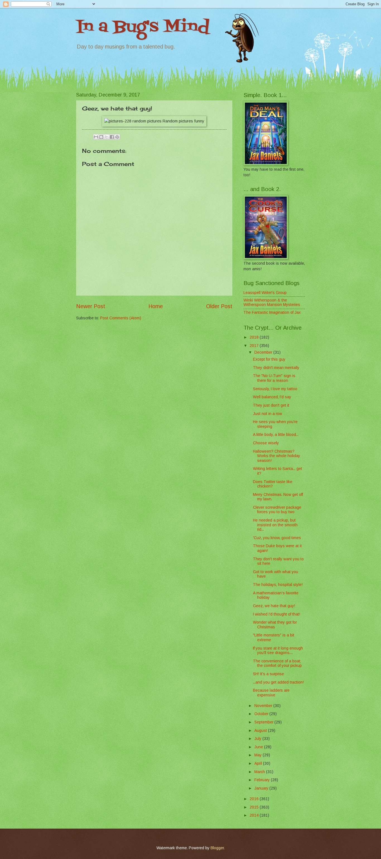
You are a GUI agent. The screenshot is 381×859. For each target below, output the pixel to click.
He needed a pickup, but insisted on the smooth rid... (275, 525)
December (263, 352)
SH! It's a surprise (268, 674)
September (264, 722)
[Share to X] (106, 137)
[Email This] (96, 137)
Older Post (219, 306)
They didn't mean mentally (276, 368)
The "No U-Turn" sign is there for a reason (274, 378)
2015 (255, 807)
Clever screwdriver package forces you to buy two (277, 509)
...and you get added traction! (278, 682)
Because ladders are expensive (271, 692)
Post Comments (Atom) (120, 318)
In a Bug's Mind (142, 27)
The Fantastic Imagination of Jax (272, 312)
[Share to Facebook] (112, 137)
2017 (255, 346)
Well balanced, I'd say (272, 397)
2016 (255, 799)
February (262, 780)
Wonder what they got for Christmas (275, 624)
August (261, 730)
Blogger (217, 848)
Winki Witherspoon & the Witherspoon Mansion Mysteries (271, 302)
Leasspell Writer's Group (265, 293)
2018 (255, 337)
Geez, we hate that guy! (274, 606)
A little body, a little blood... (275, 435)
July (258, 739)
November (263, 706)
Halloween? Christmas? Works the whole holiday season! (276, 456)
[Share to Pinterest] (117, 137)
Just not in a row (267, 414)
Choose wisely (266, 443)
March (260, 772)
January (261, 788)
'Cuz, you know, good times (277, 538)
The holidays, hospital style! (278, 585)
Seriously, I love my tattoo (275, 389)
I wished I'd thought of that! (276, 614)
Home (155, 306)
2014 (255, 815)
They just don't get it (271, 405)
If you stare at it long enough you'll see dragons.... (278, 650)
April (258, 763)
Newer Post (90, 306)
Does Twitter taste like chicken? (272, 484)
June (259, 747)
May (258, 755)
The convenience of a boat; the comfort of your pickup (277, 663)
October (261, 714)
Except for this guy (269, 359)
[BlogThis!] (101, 137)
